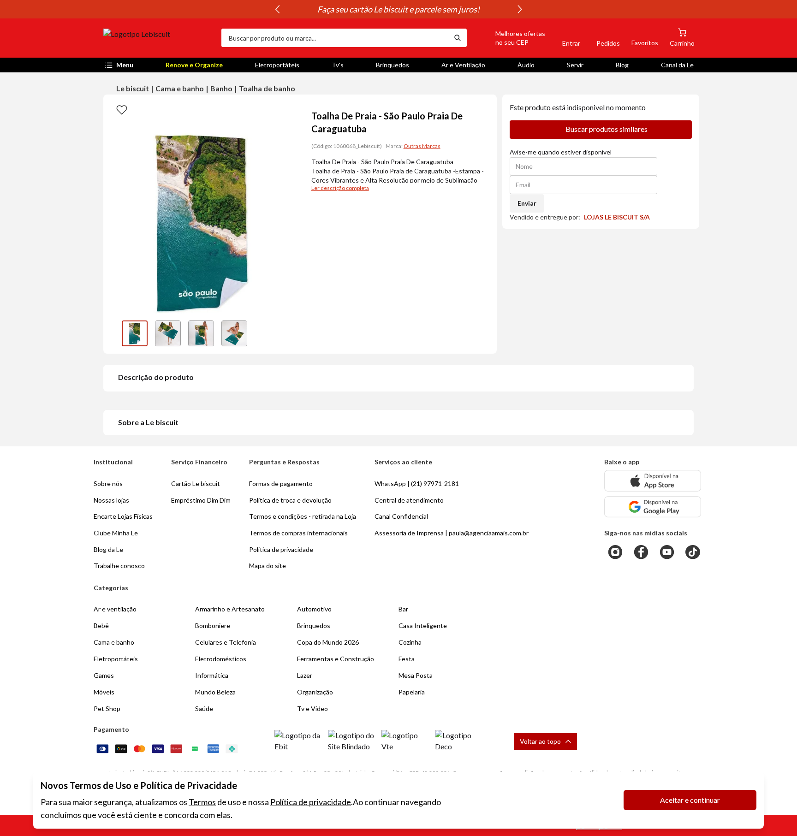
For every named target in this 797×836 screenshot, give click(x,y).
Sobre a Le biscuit (148, 422)
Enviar (526, 203)
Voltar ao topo (540, 741)
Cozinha (410, 642)
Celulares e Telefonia (225, 642)
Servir (575, 65)
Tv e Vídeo (312, 708)
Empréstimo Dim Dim (201, 500)
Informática (211, 675)
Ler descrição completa (340, 187)
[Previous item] (277, 9)
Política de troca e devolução (290, 500)
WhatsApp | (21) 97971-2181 (417, 483)
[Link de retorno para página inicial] (158, 38)
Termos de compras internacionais (298, 533)
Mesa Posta (415, 675)
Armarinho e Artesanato (230, 609)
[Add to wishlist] (121, 109)
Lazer (304, 675)
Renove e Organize (194, 65)
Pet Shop (107, 708)
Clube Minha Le (116, 533)
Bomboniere (212, 625)
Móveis (104, 692)
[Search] (457, 38)
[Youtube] (667, 552)
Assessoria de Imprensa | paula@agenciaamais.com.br (452, 533)
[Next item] (519, 9)
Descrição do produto (156, 377)
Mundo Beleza (215, 692)
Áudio (526, 65)
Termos (202, 802)
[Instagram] (615, 552)
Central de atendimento (409, 500)
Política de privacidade (310, 802)
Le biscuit (132, 88)
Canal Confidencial (401, 516)
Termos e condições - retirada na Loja (302, 516)
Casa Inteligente (422, 625)
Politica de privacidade (281, 549)
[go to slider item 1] (168, 333)
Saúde (204, 708)
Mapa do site (267, 565)
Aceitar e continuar (690, 799)
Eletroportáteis (277, 65)
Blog (622, 65)
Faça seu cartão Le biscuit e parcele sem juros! (398, 9)
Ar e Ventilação (463, 65)
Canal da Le (677, 65)
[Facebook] (641, 552)
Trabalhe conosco (119, 565)
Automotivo (314, 609)
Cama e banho (179, 88)
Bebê (101, 625)
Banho (221, 88)
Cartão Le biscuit (195, 483)
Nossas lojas (111, 500)
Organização (315, 692)
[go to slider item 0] (135, 333)
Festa (406, 659)
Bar (403, 609)
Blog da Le (108, 549)
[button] (509, 38)
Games (104, 675)
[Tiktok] (693, 552)
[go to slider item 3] (234, 333)
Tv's (338, 65)
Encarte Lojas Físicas (123, 516)
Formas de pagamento (281, 483)
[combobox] (334, 38)
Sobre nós (108, 483)
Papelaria (411, 692)
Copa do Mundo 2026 (328, 642)
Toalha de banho (267, 88)
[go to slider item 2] (201, 333)
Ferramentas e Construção (335, 659)
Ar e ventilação (115, 609)
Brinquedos (392, 65)
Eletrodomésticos (220, 659)
